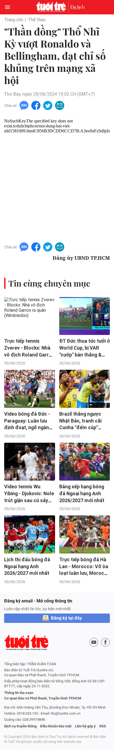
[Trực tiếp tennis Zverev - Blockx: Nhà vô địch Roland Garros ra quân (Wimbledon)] (29, 316)
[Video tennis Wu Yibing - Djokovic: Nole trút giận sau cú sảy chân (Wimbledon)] (29, 462)
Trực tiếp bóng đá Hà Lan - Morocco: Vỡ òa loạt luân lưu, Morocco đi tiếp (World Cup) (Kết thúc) (84, 573)
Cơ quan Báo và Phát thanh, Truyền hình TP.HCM (42, 698)
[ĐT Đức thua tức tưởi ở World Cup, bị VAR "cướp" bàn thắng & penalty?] (84, 316)
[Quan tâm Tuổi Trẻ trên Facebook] (105, 642)
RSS (102, 726)
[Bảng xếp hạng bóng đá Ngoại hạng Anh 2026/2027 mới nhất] (84, 462)
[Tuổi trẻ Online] (52, 7)
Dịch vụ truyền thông (20, 726)
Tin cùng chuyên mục (49, 283)
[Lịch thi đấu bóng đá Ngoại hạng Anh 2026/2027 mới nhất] (29, 534)
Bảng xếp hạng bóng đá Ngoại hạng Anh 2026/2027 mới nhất (81, 493)
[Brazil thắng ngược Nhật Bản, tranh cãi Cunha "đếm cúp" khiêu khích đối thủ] (84, 389)
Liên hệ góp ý (85, 726)
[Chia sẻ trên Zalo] (23, 105)
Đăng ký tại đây (66, 618)
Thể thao (37, 19)
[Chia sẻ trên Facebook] (35, 105)
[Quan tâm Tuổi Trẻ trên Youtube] (93, 642)
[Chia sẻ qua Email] (59, 105)
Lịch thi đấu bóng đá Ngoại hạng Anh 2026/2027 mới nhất (27, 566)
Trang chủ (13, 19)
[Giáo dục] (77, 7)
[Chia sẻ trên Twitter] (47, 105)
